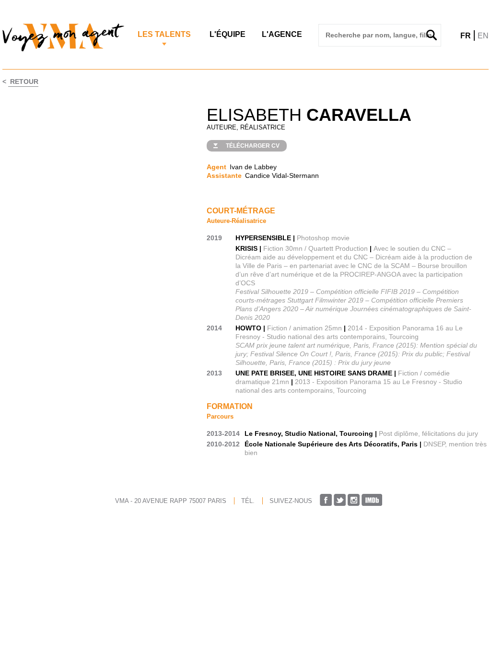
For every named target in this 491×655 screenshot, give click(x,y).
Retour (23, 81)
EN (483, 36)
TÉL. (248, 500)
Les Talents (164, 34)
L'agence (282, 34)
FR (465, 36)
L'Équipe (228, 34)
